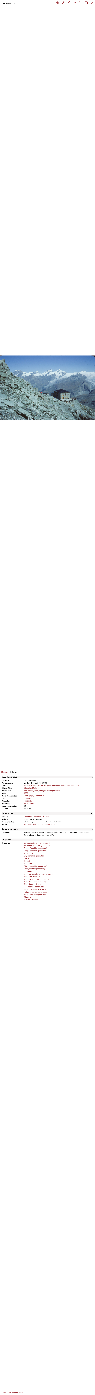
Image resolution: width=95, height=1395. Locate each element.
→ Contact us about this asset (12, 1393)
